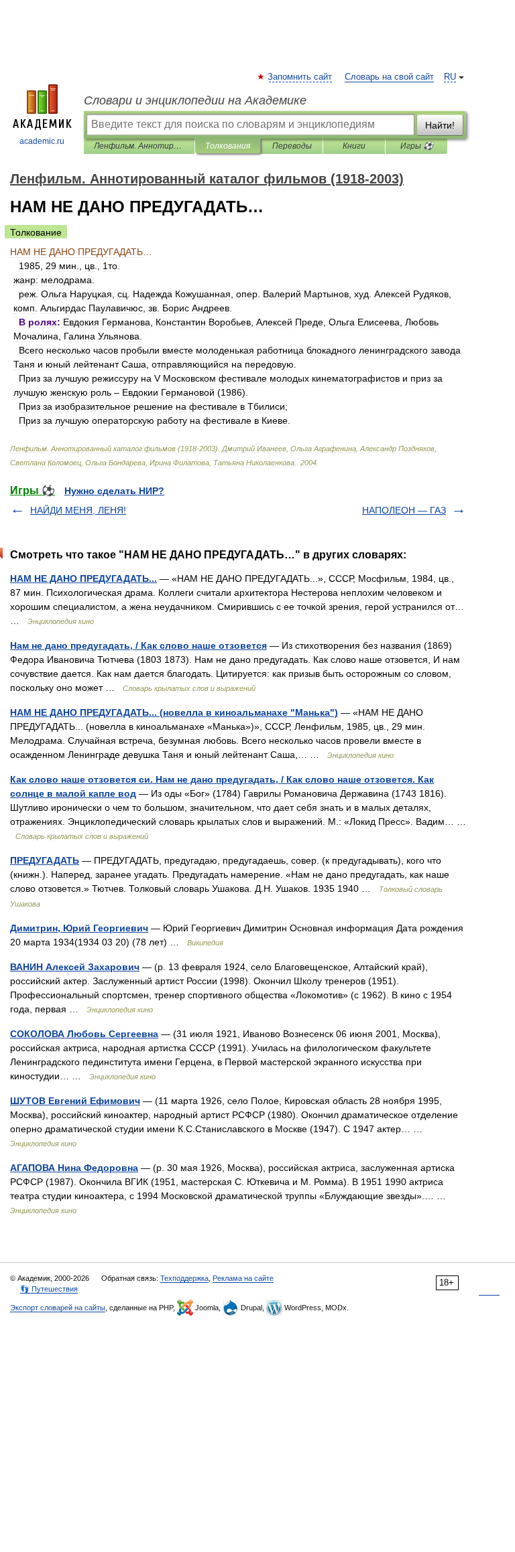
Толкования (227, 146)
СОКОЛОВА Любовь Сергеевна (84, 1033)
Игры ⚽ (416, 146)
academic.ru (41, 141)
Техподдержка (184, 1278)
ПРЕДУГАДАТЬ (44, 860)
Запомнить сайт (300, 77)
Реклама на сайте (243, 1278)
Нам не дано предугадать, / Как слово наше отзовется (138, 645)
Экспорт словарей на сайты (57, 1308)
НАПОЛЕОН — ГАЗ (404, 510)
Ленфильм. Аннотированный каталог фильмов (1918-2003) (139, 146)
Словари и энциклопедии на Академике (195, 100)
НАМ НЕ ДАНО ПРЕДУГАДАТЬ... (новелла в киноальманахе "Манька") (174, 712)
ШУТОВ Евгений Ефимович (75, 1100)
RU (450, 77)
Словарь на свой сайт (389, 77)
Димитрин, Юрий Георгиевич (79, 928)
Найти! (440, 125)
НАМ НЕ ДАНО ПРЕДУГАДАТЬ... (83, 578)
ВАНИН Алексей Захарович (74, 966)
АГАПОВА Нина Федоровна (74, 1167)
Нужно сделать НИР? (114, 490)
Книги (354, 146)
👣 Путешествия (49, 1289)
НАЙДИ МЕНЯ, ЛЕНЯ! (78, 510)
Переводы (292, 146)
